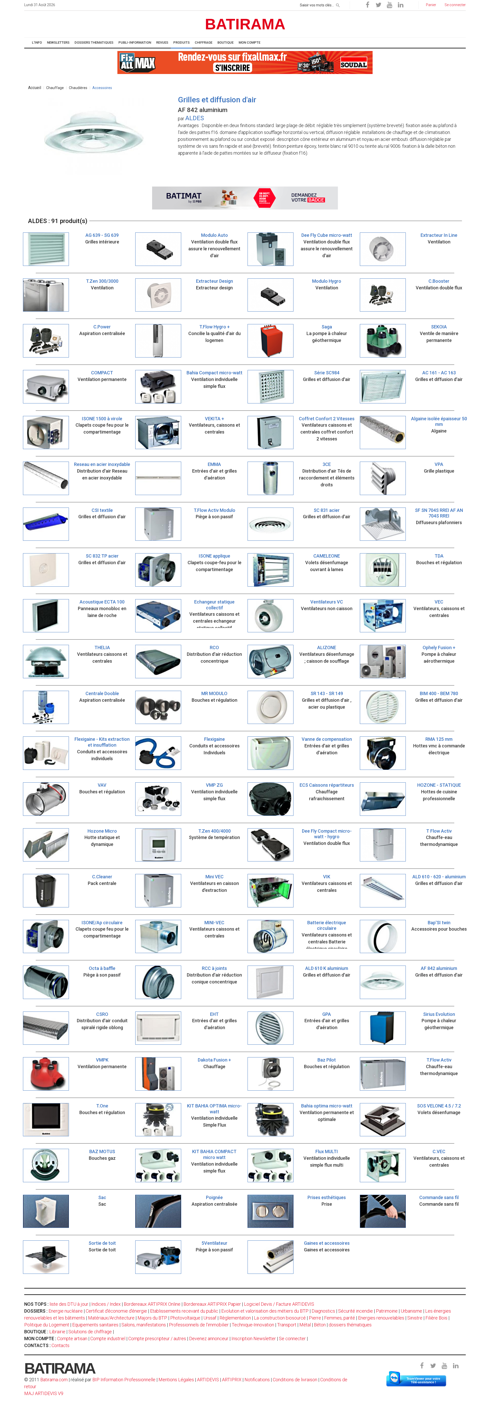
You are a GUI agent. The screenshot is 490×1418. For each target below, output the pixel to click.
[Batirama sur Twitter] (378, 5)
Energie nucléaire (65, 1311)
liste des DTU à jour (69, 1304)
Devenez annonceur (208, 1338)
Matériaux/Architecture (111, 1318)
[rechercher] (338, 4)
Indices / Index (106, 1304)
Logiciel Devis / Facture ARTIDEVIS (279, 1304)
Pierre (315, 1318)
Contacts (60, 1345)
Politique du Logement (46, 1324)
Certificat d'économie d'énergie (116, 1311)
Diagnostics (323, 1311)
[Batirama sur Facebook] (367, 5)
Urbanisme (411, 1311)
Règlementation (235, 1318)
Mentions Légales (176, 1379)
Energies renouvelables (381, 1318)
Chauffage (55, 88)
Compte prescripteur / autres (157, 1338)
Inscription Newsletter (253, 1338)
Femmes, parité (339, 1318)
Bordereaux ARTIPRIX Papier (212, 1304)
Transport (286, 1324)
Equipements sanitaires (95, 1324)
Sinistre (414, 1318)
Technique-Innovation (253, 1324)
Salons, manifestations (143, 1324)
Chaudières (78, 88)
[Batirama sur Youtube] (389, 5)
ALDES (194, 118)
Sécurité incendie (355, 1311)
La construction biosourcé (280, 1318)
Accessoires (102, 88)
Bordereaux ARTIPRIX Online (152, 1304)
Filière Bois (436, 1318)
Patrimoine (387, 1311)
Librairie (57, 1331)
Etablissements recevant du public (184, 1311)
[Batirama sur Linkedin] (400, 5)
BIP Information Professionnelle (123, 1379)
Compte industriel (107, 1338)
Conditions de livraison (295, 1379)
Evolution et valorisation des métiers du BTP (265, 1311)
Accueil (34, 87)
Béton (320, 1324)
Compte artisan (72, 1338)
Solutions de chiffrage (90, 1331)
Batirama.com (54, 1379)
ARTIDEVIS (208, 1379)
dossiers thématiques (350, 1324)
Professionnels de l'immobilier (199, 1324)
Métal (305, 1324)
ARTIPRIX (231, 1379)
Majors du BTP (152, 1318)
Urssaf (209, 1318)
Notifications (257, 1379)
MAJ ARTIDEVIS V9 (43, 1393)
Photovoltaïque (185, 1318)
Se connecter (292, 1338)
